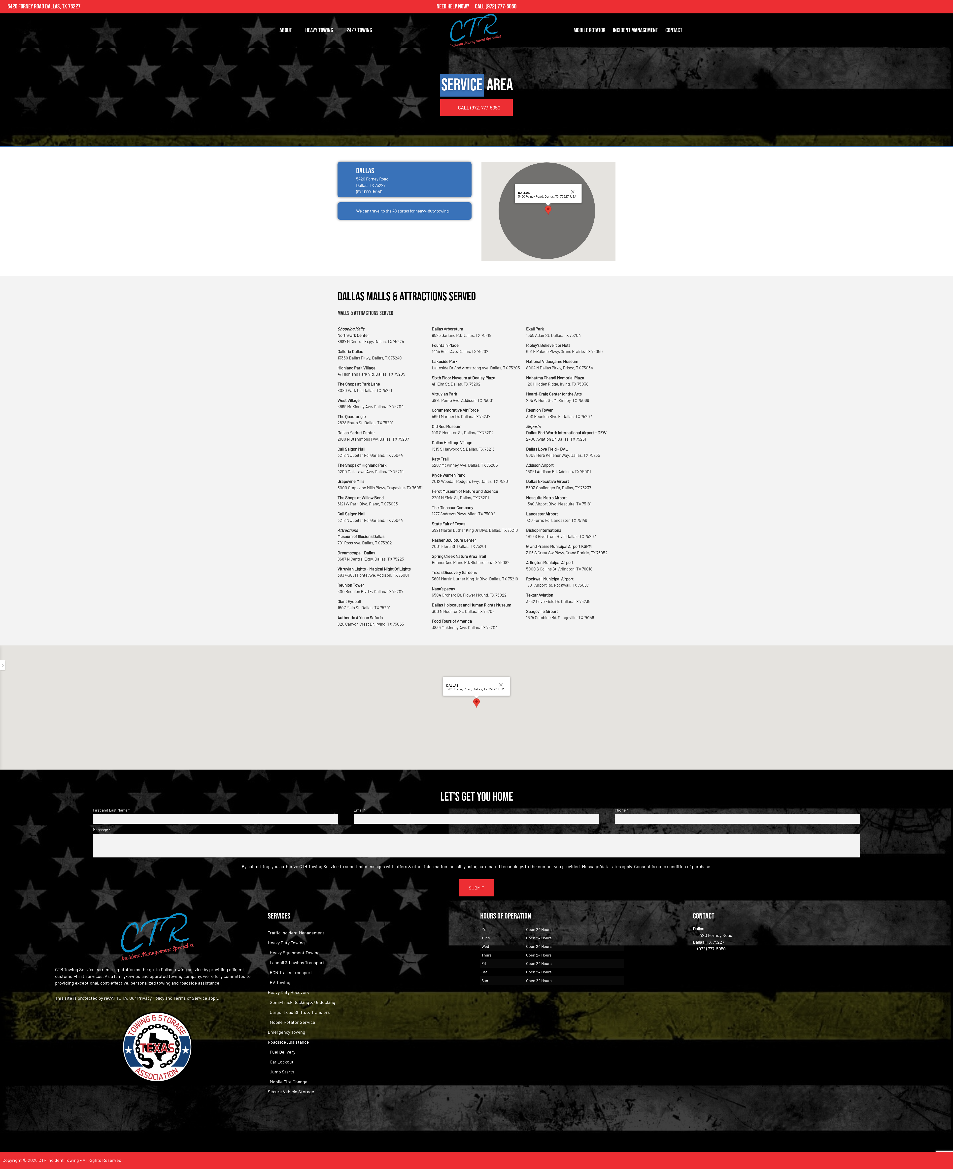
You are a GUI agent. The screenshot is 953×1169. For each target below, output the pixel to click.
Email (359, 810)
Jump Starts (282, 1071)
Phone (621, 810)
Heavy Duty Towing (286, 942)
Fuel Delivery (282, 1052)
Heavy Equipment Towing (295, 952)
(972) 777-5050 (500, 6)
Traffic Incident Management (296, 932)
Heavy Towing (319, 30)
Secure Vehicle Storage (291, 1091)
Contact (673, 30)
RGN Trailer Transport (291, 972)
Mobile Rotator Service (292, 1022)
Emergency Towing (286, 1032)
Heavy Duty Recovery (288, 992)
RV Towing (280, 982)
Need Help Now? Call (461, 6)
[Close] (573, 192)
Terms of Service (190, 998)
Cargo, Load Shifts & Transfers (300, 1012)
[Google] (946, 6)
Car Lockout (282, 1061)
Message (101, 830)
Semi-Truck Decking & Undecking (302, 1002)
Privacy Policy (150, 998)
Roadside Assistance (288, 1042)
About (285, 30)
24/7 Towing (359, 30)
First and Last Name (111, 810)
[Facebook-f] (935, 6)
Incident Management (635, 30)
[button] (548, 210)
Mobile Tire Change (288, 1081)
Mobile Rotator (589, 30)
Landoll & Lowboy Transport (297, 962)
